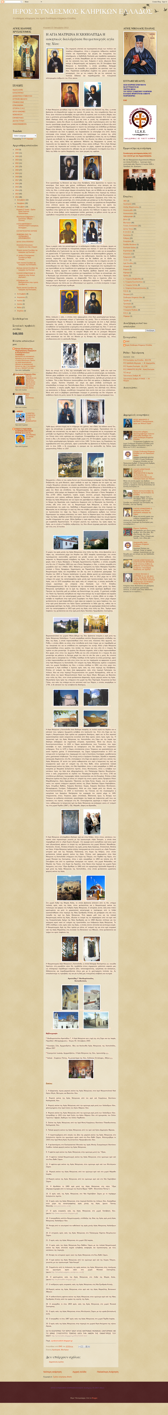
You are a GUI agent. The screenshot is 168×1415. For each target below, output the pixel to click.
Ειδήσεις (126, 238)
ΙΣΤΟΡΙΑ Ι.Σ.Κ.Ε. (19, 108)
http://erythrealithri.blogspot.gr (63, 1279)
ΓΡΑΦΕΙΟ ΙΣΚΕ (18, 102)
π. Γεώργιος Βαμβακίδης (132, 279)
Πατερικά (126, 294)
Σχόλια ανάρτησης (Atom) (62, 1377)
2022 (17, 163)
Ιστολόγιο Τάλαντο (22, 394)
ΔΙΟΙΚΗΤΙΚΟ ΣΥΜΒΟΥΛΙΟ (22, 96)
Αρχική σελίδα (79, 1372)
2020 (17, 170)
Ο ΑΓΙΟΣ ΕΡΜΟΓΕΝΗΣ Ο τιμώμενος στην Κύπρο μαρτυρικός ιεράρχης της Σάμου (142, 511)
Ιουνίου (20, 304)
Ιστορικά (126, 266)
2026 (17, 150)
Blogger (94, 1398)
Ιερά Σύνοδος (128, 263)
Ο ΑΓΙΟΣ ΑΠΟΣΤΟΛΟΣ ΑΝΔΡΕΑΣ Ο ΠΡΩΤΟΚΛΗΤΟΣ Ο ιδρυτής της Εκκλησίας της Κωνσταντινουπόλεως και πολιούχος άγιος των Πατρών (143, 474)
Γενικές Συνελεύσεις (130, 226)
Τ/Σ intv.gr (127, 372)
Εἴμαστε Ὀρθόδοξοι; (140, 528)
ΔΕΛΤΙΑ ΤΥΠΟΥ (18, 121)
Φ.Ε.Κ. (125, 313)
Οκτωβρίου (21, 207)
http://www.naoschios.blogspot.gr (64, 1213)
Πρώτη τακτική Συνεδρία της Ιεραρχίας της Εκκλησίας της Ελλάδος (143, 493)
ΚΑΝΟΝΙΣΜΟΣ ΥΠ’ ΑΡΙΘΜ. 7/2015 (31, 437)
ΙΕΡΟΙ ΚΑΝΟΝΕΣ (19, 112)
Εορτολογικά (127, 251)
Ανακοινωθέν (128, 210)
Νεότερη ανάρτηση (52, 1372)
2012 (17, 197)
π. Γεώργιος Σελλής (130, 285)
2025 (17, 153)
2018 (17, 177)
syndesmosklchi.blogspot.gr (62, 1341)
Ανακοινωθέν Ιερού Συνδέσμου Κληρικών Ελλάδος (141, 544)
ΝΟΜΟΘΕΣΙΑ (18, 115)
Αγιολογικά (56, 1350)
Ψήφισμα (126, 316)
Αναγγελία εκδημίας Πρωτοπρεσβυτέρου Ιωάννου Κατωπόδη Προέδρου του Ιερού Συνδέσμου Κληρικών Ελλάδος (143, 435)
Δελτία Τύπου (128, 229)
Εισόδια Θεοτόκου (129, 244)
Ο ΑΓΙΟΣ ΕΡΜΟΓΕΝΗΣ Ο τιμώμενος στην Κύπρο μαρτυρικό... (26, 275)
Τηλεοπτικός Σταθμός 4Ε (132, 376)
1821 (125, 201)
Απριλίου (20, 311)
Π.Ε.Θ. (125, 291)
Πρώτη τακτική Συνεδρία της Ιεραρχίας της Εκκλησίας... (27, 288)
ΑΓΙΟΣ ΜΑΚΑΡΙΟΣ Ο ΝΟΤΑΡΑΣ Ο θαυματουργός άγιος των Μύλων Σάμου (143, 421)
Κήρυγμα (126, 272)
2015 (17, 187)
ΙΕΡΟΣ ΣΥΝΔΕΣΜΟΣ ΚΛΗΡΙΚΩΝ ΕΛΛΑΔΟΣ (83, 11)
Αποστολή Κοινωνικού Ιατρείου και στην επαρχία (27, 246)
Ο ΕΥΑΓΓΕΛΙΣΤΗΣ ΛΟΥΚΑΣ (27, 231)
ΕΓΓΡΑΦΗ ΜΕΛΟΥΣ (20, 99)
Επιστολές (127, 254)
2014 (17, 190)
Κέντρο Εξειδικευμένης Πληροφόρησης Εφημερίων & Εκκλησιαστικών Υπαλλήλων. (25, 351)
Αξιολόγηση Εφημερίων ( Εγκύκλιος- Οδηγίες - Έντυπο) (25, 218)
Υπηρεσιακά (127, 307)
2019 (17, 173)
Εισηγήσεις (127, 241)
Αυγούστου (21, 297)
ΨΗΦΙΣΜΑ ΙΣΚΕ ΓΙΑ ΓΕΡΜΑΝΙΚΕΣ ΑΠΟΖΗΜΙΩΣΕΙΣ (24, 236)
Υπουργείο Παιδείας (130, 310)
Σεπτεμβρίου (21, 294)
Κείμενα (126, 269)
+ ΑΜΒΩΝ (19, 411)
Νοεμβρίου (21, 203)
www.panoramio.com (61, 1206)
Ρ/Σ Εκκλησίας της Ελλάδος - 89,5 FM (137, 360)
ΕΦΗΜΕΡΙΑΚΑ (18, 118)
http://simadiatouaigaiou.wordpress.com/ (67, 1272)
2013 (17, 194)
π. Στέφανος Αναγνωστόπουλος (134, 288)
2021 (17, 166)
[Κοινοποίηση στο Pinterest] (89, 1346)
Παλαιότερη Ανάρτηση (107, 1372)
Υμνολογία (127, 304)
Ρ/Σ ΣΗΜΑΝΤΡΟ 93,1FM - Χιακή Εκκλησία (138, 369)
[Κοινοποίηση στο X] (84, 1346)
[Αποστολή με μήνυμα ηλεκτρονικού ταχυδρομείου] (79, 1346)
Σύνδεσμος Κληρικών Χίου (25, 374)
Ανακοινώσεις (128, 213)
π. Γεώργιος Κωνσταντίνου (133, 282)
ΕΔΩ (125, 100)
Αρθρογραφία (128, 216)
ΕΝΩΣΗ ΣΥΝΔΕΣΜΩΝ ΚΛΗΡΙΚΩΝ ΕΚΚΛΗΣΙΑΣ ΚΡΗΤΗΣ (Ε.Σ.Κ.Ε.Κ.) (24, 431)
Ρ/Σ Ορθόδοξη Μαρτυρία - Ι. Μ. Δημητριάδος (139, 363)
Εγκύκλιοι (126, 235)
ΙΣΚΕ (128, 341)
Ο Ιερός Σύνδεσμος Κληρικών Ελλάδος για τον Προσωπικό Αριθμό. (144, 453)
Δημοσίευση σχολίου (56, 1362)
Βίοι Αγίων (65, 1350)
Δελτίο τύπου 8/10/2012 (25, 242)
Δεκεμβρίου (21, 200)
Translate (29, 139)
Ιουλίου (20, 301)
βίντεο (125, 219)
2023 (17, 160)
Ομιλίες (126, 276)
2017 (17, 180)
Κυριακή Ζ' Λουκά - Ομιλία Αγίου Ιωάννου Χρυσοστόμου (26, 211)
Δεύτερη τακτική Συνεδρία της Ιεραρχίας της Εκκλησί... (27, 269)
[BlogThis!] (82, 1346)
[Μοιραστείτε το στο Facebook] (86, 1346)
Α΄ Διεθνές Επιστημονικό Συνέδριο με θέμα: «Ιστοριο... (25, 257)
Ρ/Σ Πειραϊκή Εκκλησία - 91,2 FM (135, 366)
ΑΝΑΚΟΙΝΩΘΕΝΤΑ (20, 124)
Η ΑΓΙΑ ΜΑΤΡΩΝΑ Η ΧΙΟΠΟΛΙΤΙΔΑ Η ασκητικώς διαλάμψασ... (27, 226)
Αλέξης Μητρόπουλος (131, 207)
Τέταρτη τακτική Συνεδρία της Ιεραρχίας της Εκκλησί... (27, 251)
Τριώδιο (126, 301)
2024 (17, 156)
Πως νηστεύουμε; (30, 397)
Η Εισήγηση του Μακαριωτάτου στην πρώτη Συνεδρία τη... (27, 282)
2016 (17, 183)
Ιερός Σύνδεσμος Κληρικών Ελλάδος (139, 345)
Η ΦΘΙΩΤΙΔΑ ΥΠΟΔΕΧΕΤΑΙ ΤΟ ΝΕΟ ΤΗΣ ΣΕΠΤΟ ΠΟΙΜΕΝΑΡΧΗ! (31, 417)
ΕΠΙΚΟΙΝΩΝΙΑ (18, 105)
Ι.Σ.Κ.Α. (126, 260)
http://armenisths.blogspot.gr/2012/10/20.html (69, 1336)
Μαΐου (19, 307)
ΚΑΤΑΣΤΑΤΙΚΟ (18, 93)
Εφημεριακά (127, 257)
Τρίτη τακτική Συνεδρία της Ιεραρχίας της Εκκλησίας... (27, 263)
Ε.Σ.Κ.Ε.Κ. (127, 232)
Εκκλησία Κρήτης (129, 247)
